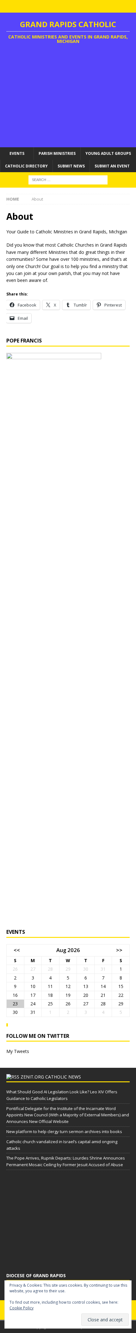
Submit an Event (112, 166)
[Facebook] (49, 6)
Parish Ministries (57, 153)
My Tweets (17, 1051)
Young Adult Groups (108, 153)
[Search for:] (68, 179)
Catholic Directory (26, 166)
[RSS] (86, 6)
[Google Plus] (74, 6)
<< (17, 950)
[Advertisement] (68, 97)
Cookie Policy (21, 1308)
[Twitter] (61, 6)
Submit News (71, 166)
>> (119, 950)
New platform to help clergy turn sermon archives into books (64, 1131)
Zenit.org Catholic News (51, 1077)
